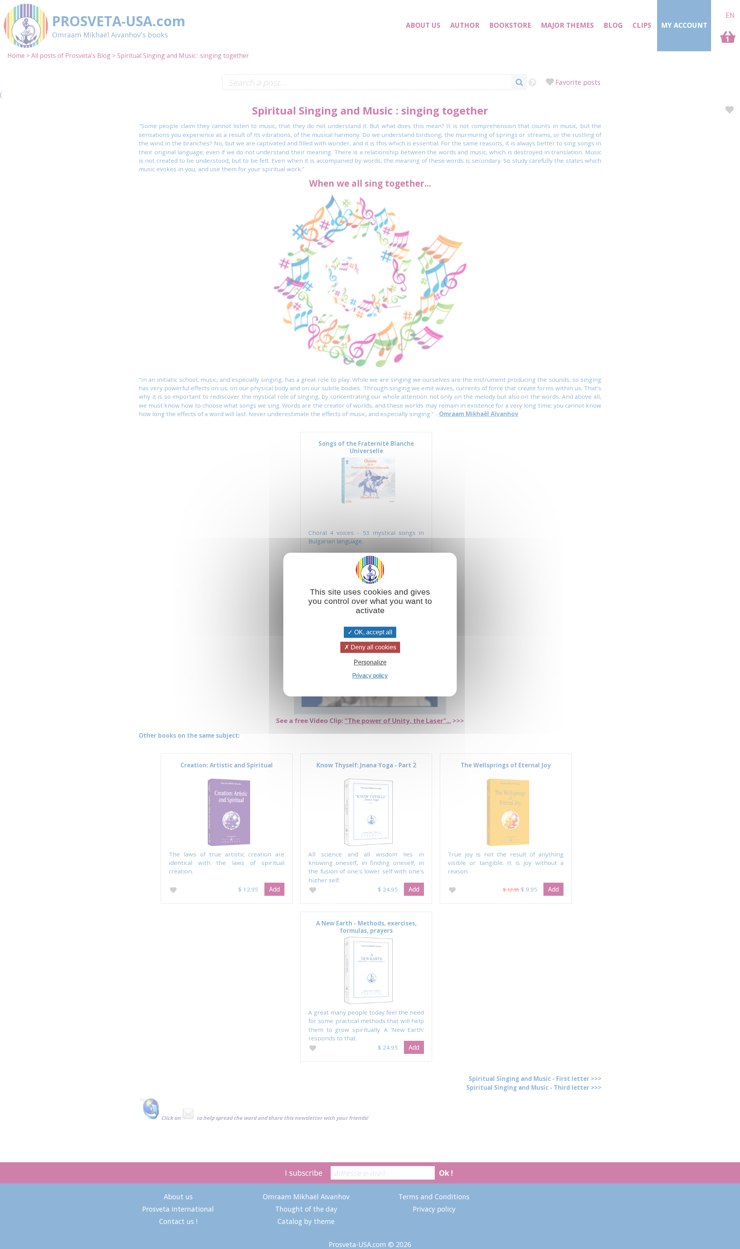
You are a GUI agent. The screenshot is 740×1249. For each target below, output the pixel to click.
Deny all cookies (372, 647)
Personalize (370, 662)
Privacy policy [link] (370, 675)
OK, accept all (372, 632)
